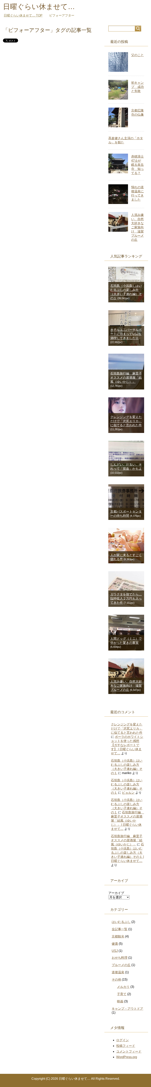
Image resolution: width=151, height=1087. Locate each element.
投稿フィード (125, 1045)
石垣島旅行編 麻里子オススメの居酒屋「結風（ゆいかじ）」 (126, 377)
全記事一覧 (119, 929)
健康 (115, 943)
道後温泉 (118, 972)
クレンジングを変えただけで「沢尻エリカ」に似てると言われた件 (126, 421)
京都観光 (118, 936)
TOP (23, 15)
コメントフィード (128, 1051)
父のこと (137, 55)
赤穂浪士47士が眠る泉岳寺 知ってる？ (137, 165)
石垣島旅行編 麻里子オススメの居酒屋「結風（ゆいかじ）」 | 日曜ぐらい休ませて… (127, 820)
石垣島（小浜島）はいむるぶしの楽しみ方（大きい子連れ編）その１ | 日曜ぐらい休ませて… (127, 853)
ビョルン (128, 792)
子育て (121, 994)
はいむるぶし (121, 922)
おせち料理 (119, 957)
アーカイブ (116, 893)
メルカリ (123, 986)
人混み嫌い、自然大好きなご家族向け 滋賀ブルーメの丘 (137, 227)
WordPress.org (126, 1057)
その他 (116, 979)
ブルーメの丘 (121, 965)
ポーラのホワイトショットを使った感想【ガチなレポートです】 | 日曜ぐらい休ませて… (127, 745)
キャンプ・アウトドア (127, 1008)
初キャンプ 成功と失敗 (137, 87)
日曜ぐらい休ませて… (39, 7)
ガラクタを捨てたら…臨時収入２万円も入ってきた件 (126, 598)
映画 (120, 1001)
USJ (115, 950)
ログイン (122, 1040)
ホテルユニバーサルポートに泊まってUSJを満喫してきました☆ (126, 334)
